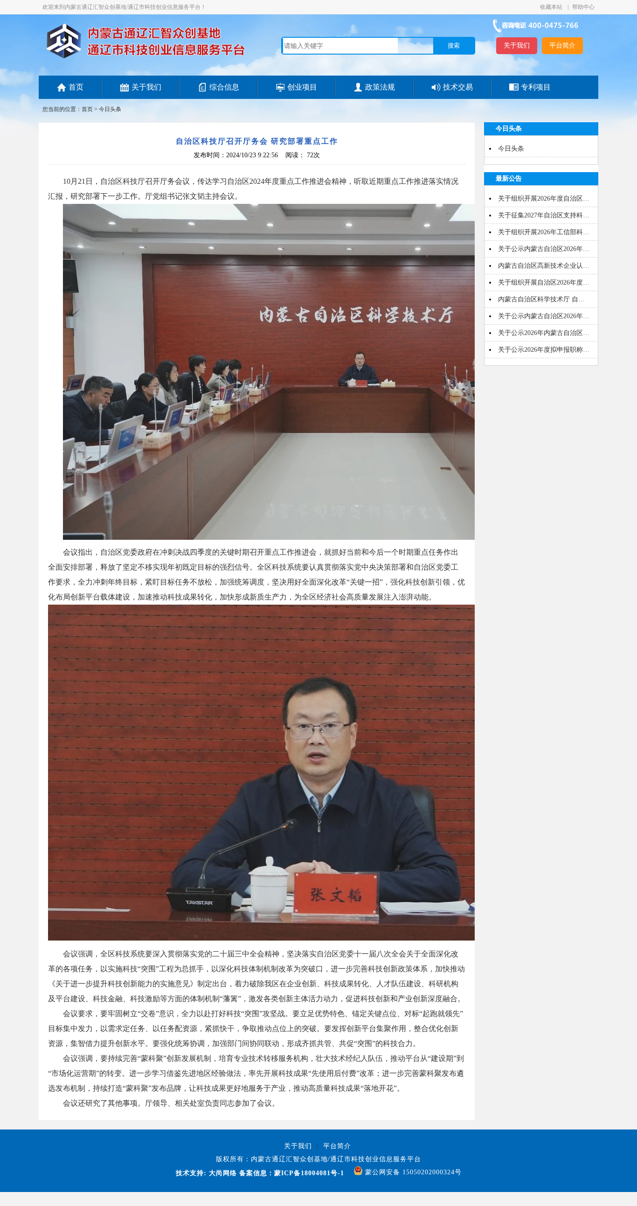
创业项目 (302, 87)
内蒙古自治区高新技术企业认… (543, 265)
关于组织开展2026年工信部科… (543, 232)
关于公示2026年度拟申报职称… (543, 349)
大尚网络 (222, 1173)
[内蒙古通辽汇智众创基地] (145, 58)
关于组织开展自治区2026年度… (543, 282)
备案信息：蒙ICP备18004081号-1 (291, 1173)
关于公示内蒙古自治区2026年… (543, 248)
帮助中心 (583, 7)
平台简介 (562, 45)
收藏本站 (552, 7)
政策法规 (380, 87)
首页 (76, 87)
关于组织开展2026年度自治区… (543, 198)
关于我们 (517, 45)
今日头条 (110, 109)
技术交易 (458, 87)
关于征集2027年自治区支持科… (543, 215)
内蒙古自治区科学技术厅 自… (541, 299)
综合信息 (224, 87)
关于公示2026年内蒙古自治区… (543, 332)
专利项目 (536, 87)
